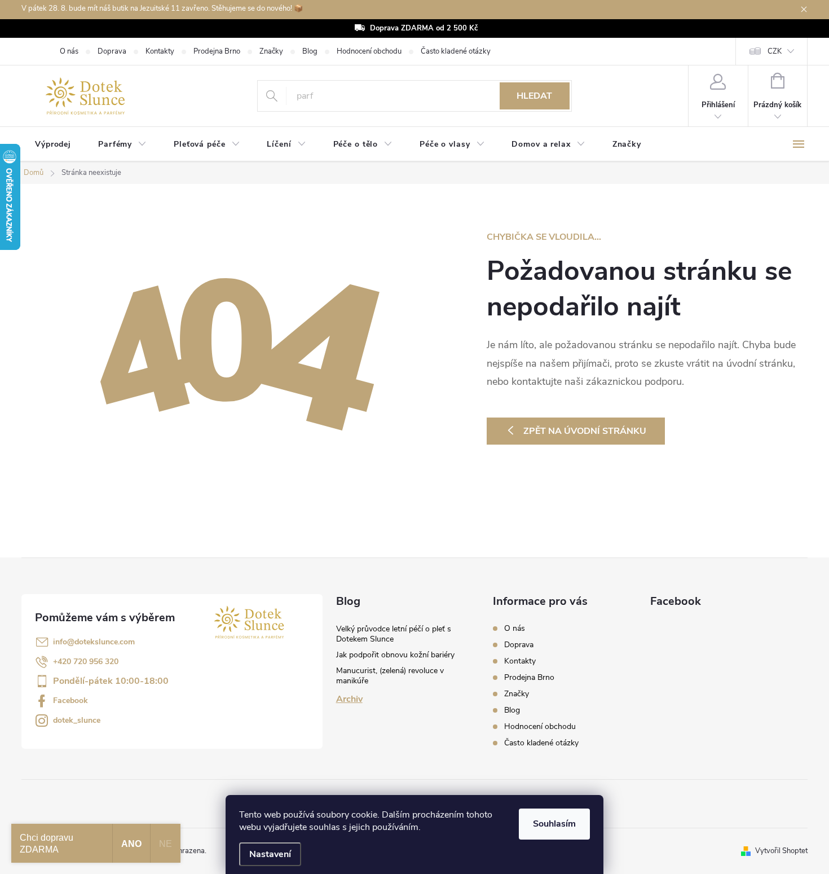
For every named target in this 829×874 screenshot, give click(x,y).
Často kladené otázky (456, 51)
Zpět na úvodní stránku (584, 431)
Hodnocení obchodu (369, 51)
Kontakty (159, 51)
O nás (69, 51)
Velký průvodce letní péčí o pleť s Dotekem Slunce (393, 633)
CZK (775, 51)
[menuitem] (53, 144)
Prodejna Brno (216, 51)
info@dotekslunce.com (94, 641)
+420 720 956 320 (85, 661)
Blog (310, 51)
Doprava (112, 51)
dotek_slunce (76, 720)
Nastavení (270, 854)
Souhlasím (554, 824)
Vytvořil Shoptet (781, 851)
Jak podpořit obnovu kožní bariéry (395, 654)
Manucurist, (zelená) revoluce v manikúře (390, 675)
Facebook (70, 700)
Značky (271, 51)
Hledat (534, 96)
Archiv (349, 699)
